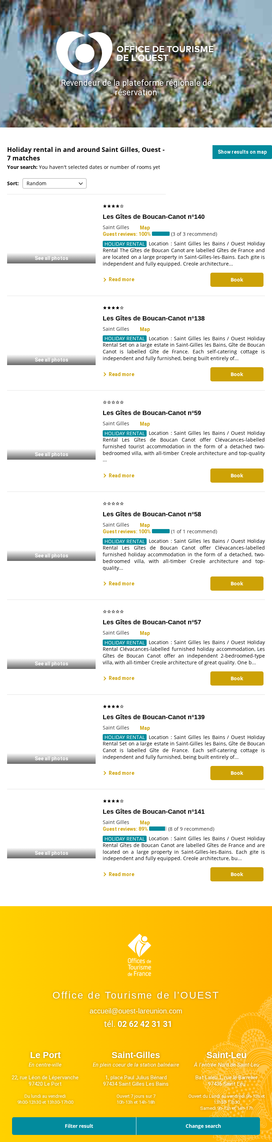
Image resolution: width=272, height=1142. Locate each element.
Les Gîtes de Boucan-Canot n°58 (152, 514)
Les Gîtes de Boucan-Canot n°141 (154, 811)
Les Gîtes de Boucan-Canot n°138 (154, 318)
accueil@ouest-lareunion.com (136, 1011)
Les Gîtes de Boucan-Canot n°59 (152, 412)
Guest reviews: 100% (127, 234)
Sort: (13, 183)
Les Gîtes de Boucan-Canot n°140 (154, 216)
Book (237, 279)
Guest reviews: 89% (126, 829)
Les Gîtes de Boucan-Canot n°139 (154, 717)
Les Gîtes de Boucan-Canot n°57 (152, 622)
